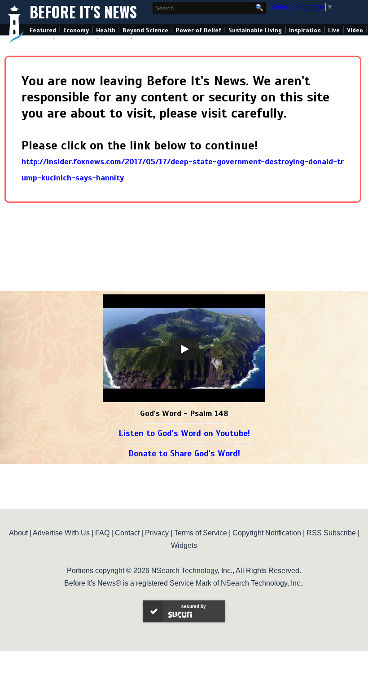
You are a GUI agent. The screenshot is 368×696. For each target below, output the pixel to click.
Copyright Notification (266, 533)
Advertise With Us (61, 533)
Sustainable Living (255, 30)
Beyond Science (145, 30)
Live (334, 30)
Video (355, 30)
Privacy (157, 533)
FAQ (102, 533)
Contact (127, 533)
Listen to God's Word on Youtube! (184, 433)
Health (105, 30)
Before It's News (83, 12)
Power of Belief (198, 30)
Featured (43, 30)
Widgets (184, 545)
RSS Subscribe (331, 533)
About (18, 533)
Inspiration (305, 30)
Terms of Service (200, 533)
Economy (76, 30)
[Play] (184, 349)
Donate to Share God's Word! (184, 453)
